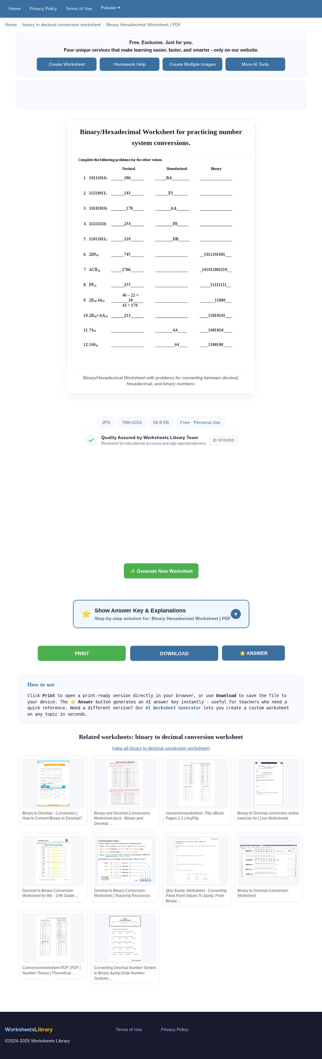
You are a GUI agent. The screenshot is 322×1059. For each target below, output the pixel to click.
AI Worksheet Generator (173, 707)
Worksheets (29, 1030)
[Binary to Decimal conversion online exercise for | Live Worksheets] (268, 783)
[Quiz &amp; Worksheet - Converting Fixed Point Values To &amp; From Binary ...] (197, 861)
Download (174, 653)
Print (82, 653)
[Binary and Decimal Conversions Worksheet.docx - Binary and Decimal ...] (125, 783)
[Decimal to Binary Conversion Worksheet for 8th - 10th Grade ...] (53, 861)
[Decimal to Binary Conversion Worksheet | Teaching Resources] (125, 861)
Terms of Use (79, 8)
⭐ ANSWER (254, 653)
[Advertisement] (161, 507)
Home (15, 8)
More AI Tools (255, 64)
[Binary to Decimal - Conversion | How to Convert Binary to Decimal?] (53, 783)
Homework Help (130, 64)
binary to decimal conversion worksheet (61, 24)
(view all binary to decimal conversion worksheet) (161, 748)
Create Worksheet (67, 64)
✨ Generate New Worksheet (161, 571)
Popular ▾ (110, 7)
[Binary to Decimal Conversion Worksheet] (268, 861)
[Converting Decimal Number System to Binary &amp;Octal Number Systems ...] (125, 938)
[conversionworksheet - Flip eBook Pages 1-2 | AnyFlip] (197, 783)
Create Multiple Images (192, 64)
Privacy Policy (43, 8)
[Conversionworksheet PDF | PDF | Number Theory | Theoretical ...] (53, 938)
